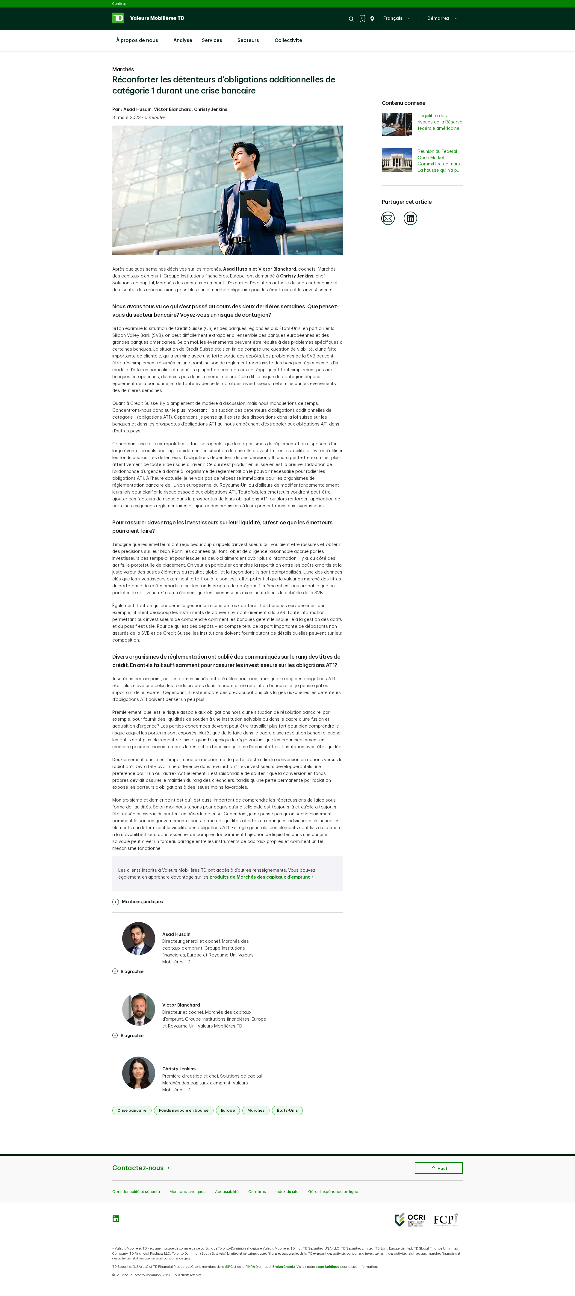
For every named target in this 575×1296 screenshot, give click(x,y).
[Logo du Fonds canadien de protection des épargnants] (446, 1219)
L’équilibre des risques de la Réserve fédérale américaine (440, 122)
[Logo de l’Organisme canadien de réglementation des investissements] (410, 1219)
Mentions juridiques (187, 1192)
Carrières (118, 3)
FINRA (250, 1266)
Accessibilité (227, 1192)
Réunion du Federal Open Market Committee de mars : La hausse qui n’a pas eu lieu (440, 164)
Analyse (182, 40)
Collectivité (288, 40)
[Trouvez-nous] (371, 19)
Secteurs (248, 40)
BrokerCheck (283, 1266)
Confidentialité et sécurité (136, 1192)
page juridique (327, 1266)
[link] (137, 902)
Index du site (287, 1192)
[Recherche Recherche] (352, 19)
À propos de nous (137, 40)
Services (212, 40)
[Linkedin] (410, 224)
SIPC (229, 1266)
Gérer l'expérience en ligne (333, 1192)
